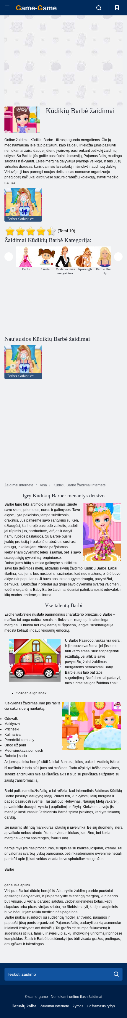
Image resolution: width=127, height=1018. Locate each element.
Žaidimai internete (54, 1006)
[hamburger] (7, 8)
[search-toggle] (98, 7)
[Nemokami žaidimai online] (36, 7)
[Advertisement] (54, 60)
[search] (116, 974)
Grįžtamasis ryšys (101, 1006)
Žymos (78, 1006)
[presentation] (8, 256)
